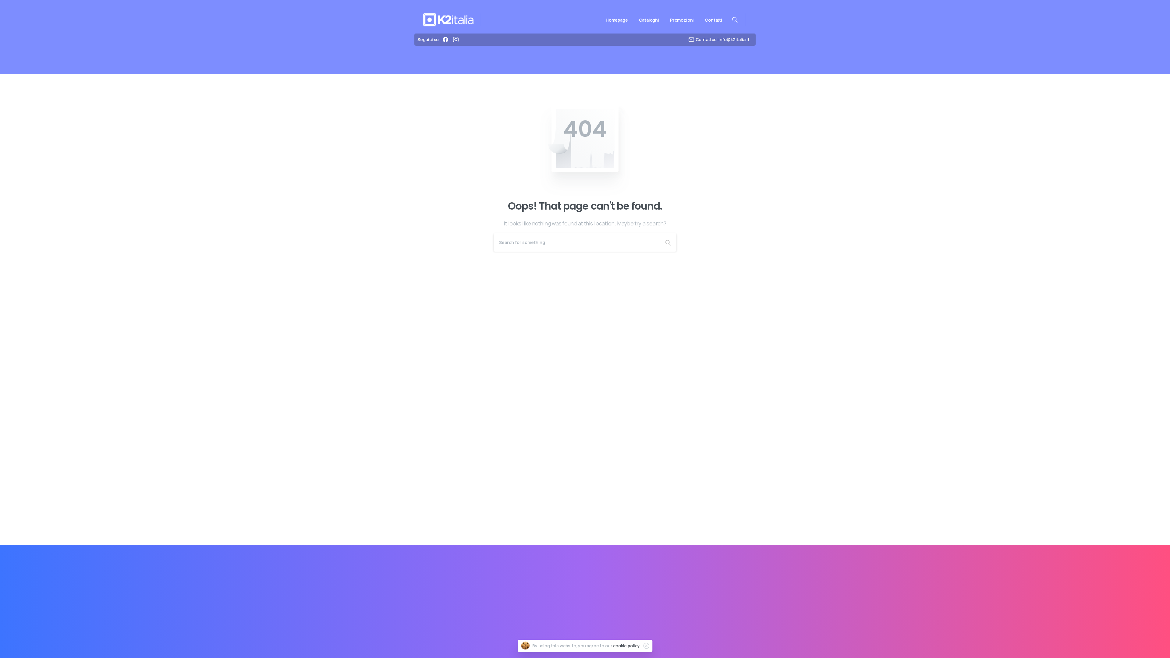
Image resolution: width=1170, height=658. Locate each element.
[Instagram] (456, 39)
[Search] (668, 242)
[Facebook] (445, 39)
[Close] (646, 646)
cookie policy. (627, 646)
